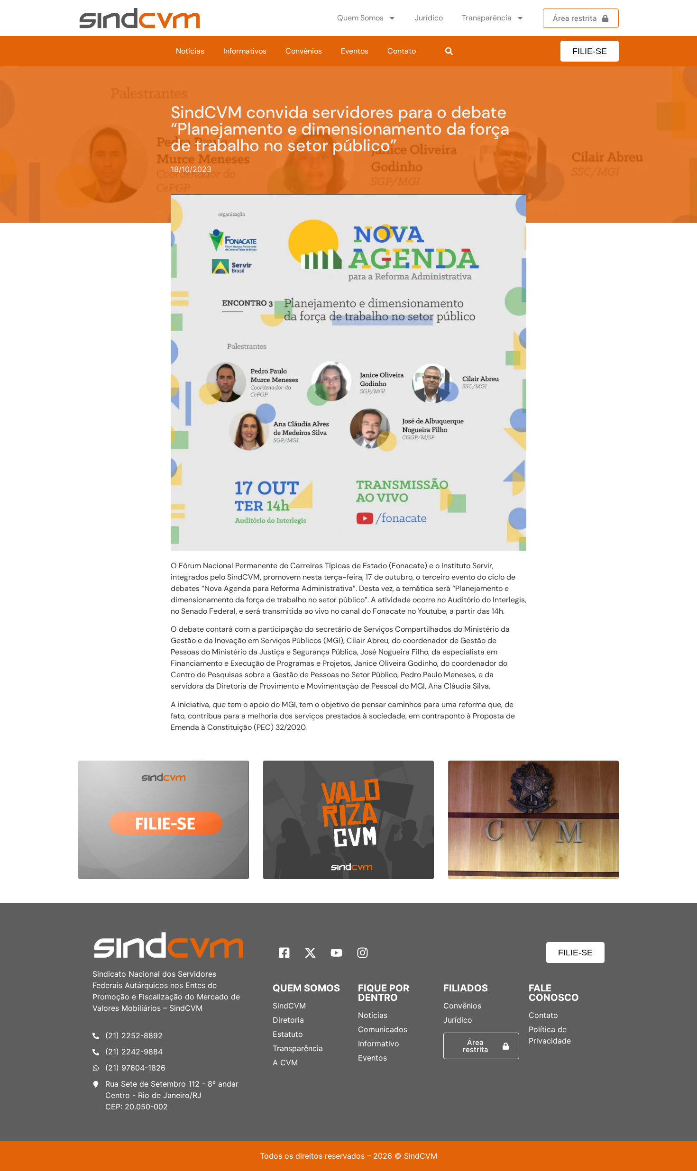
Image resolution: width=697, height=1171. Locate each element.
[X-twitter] (310, 952)
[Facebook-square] (284, 952)
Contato (401, 51)
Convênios (303, 51)
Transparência (487, 18)
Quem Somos (360, 18)
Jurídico (429, 18)
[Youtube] (336, 952)
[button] (449, 51)
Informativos (244, 51)
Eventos (354, 51)
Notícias (190, 51)
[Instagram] (363, 952)
